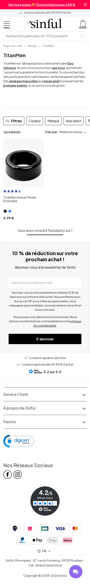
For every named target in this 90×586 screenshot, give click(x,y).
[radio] (4, 191)
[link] (12, 46)
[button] (85, 4)
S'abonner (45, 339)
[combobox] (41, 36)
